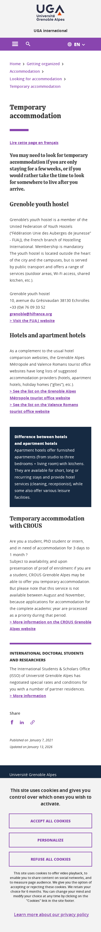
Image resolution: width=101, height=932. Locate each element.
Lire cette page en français (34, 142)
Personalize (50, 840)
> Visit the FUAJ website (32, 320)
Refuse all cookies (51, 859)
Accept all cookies (50, 820)
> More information (28, 695)
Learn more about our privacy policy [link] (51, 914)
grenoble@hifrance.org (31, 313)
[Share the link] (32, 722)
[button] (28, 44)
